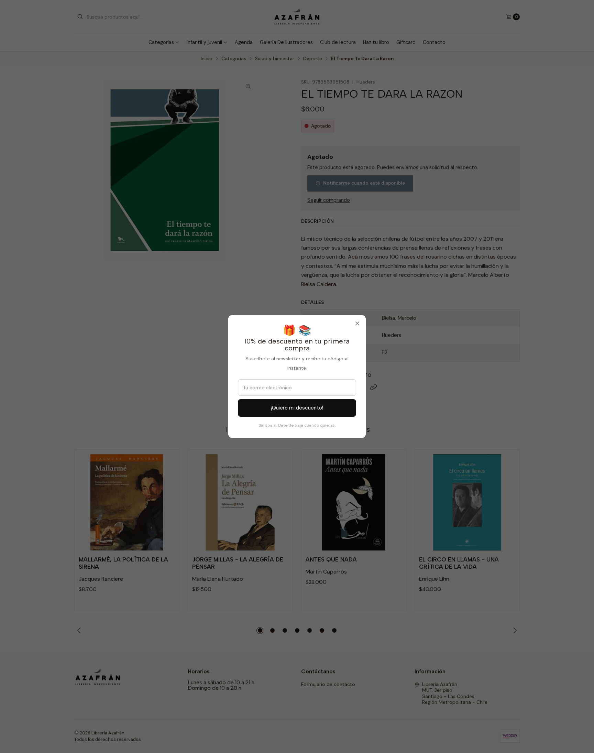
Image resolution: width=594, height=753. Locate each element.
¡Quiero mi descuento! (297, 407)
